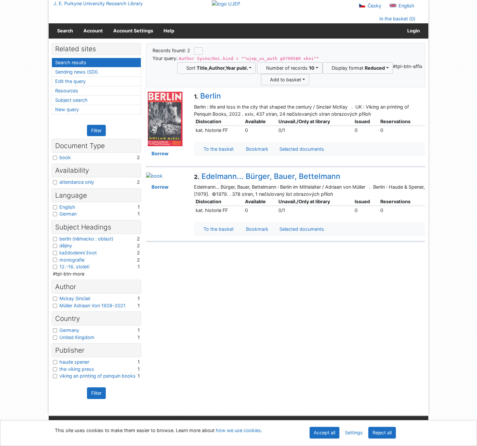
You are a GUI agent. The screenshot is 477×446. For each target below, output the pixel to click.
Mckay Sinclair (75, 298)
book (65, 157)
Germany (69, 330)
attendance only (76, 182)
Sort (216, 68)
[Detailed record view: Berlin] (165, 118)
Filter (96, 130)
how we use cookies (238, 430)
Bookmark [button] (255, 149)
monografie (71, 260)
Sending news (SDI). (77, 72)
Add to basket (284, 79)
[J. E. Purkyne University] (226, 3)
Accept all (324, 432)
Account (93, 30)
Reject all (382, 432)
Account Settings (133, 30)
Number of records (288, 68)
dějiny (65, 245)
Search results (70, 62)
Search (65, 30)
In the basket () (396, 18)
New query (67, 109)
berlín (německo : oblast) (86, 238)
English (405, 5)
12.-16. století (74, 266)
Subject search (71, 100)
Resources (66, 90)
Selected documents (301, 149)
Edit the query (70, 81)
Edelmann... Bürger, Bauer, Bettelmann (267, 176)
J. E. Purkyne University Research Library (98, 3)
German (68, 214)
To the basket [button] (217, 149)
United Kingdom (76, 337)
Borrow (159, 153)
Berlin (207, 95)
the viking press (76, 369)
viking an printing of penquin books (97, 376)
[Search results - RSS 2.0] (198, 50)
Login (412, 30)
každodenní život (78, 252)
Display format (357, 68)
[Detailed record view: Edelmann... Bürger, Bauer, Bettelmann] (154, 175)
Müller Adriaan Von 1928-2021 (92, 305)
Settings (354, 432)
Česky (373, 5)
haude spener (74, 362)
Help (169, 30)
